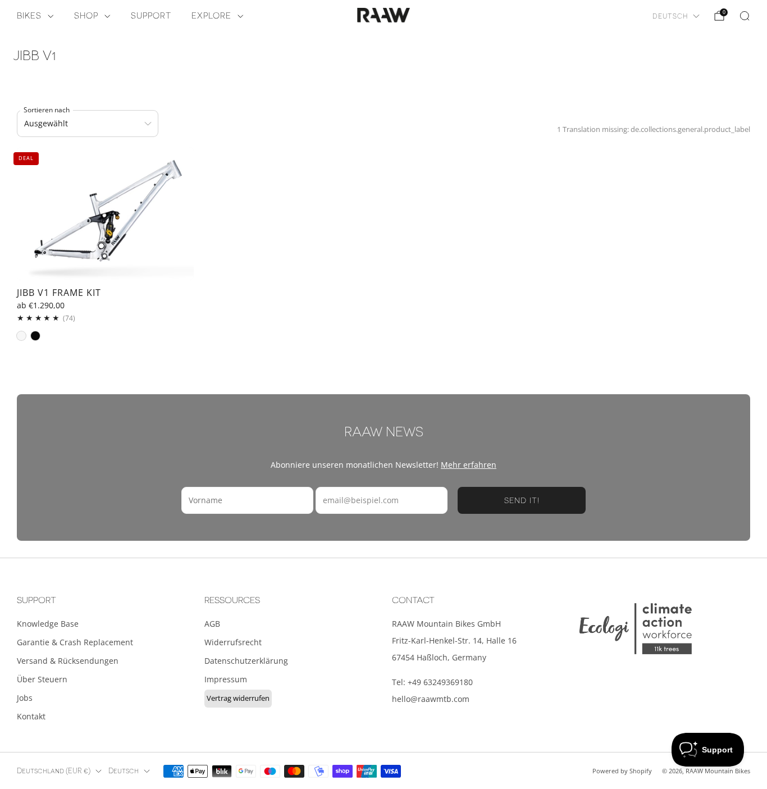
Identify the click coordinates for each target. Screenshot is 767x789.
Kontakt (31, 716)
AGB (212, 623)
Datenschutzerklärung (246, 660)
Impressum (225, 679)
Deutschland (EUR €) (53, 771)
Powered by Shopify (622, 771)
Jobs (25, 697)
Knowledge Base (48, 623)
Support (151, 16)
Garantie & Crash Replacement (75, 642)
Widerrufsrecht (233, 642)
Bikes (29, 16)
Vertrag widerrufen (238, 698)
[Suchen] (744, 15)
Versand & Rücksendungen (67, 660)
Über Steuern (42, 679)
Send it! (522, 500)
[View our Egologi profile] (635, 628)
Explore (211, 16)
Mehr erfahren (468, 464)
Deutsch (670, 16)
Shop (86, 16)
